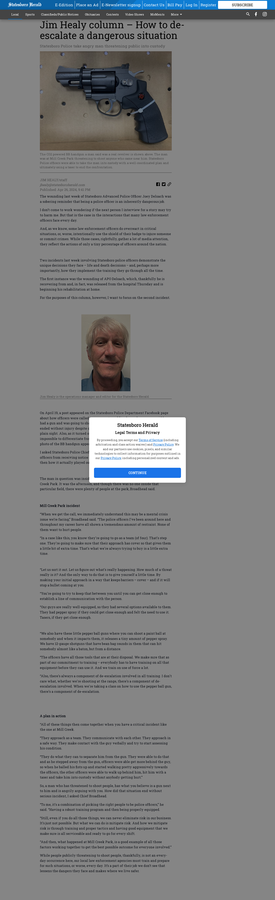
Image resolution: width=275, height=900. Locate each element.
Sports (30, 14)
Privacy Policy (163, 444)
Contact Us (154, 4)
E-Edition (64, 4)
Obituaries (92, 14)
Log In (191, 4)
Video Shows (134, 14)
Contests (112, 14)
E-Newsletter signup (121, 4)
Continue (137, 473)
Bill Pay (174, 4)
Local (15, 14)
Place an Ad (87, 4)
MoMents (157, 14)
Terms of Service (151, 440)
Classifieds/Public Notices (60, 14)
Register (208, 4)
